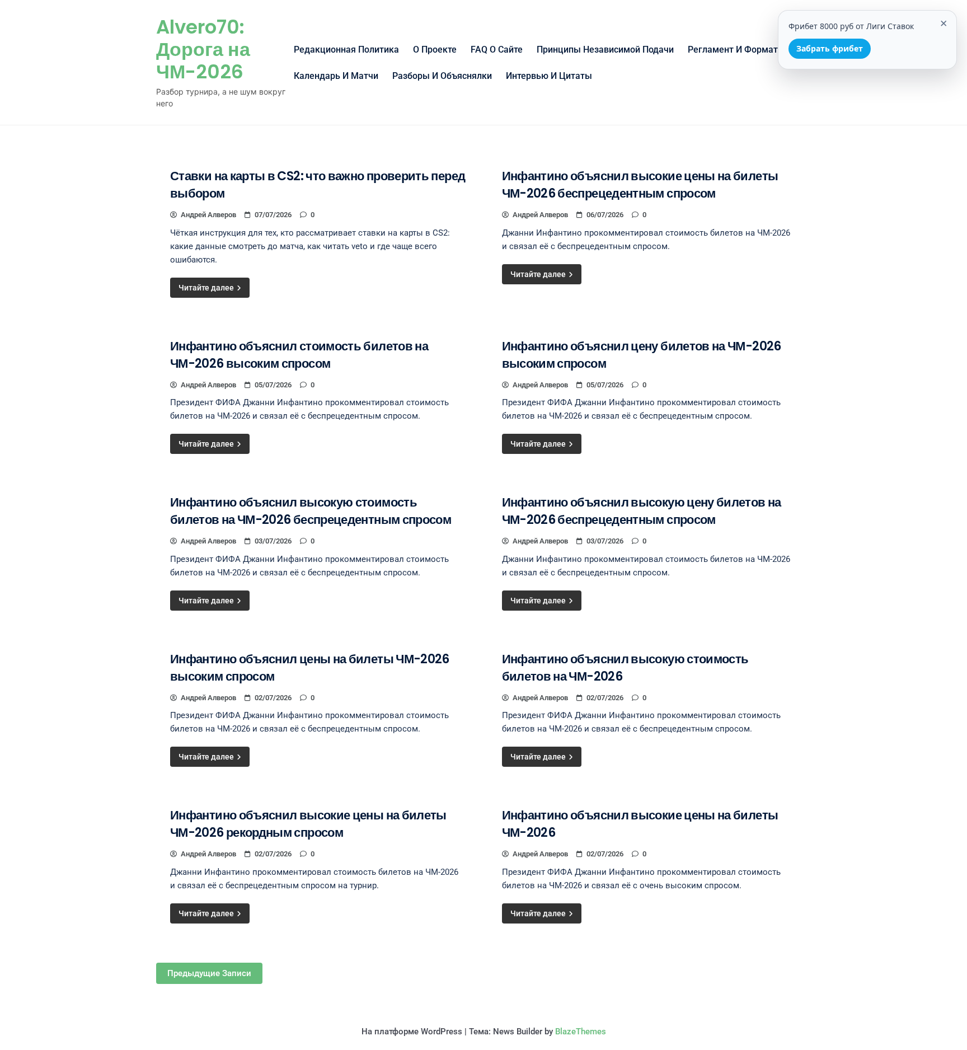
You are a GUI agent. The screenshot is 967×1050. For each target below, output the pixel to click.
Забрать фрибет (829, 48)
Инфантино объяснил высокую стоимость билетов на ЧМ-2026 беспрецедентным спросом (310, 511)
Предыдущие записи (209, 973)
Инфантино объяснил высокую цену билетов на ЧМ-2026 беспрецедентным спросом (641, 511)
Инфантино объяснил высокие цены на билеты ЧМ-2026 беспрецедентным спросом (640, 184)
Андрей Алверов (208, 214)
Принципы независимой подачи (605, 49)
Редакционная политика (346, 49)
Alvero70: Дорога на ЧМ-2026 (203, 49)
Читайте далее (207, 287)
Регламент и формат (733, 49)
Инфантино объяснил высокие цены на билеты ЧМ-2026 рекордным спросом (308, 824)
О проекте (435, 49)
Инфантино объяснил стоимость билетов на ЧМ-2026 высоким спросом (299, 354)
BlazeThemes (580, 1031)
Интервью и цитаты (549, 76)
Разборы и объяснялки (442, 76)
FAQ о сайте (497, 49)
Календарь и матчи (336, 76)
